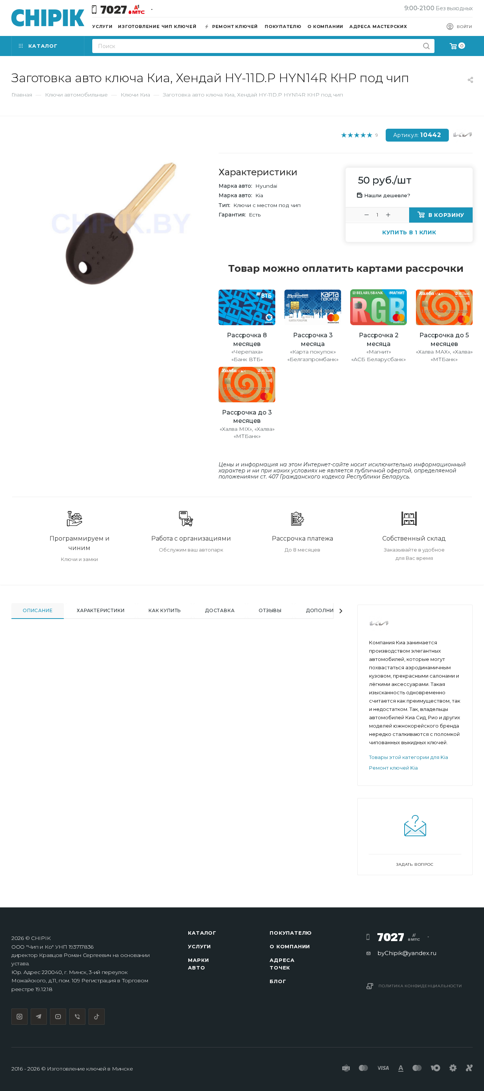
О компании (290, 946)
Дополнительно (330, 610)
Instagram (19, 1016)
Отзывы (270, 610)
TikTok (96, 1016)
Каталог (202, 933)
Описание (38, 610)
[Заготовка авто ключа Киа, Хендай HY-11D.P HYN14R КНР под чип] (121, 223)
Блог (278, 981)
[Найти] (426, 46)
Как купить (165, 610)
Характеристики (100, 610)
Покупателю (291, 933)
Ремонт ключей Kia (393, 768)
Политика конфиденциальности (420, 985)
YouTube (58, 1016)
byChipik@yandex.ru (406, 953)
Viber (77, 1016)
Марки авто (198, 964)
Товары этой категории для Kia (408, 757)
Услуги (199, 946)
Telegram (39, 1016)
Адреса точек (282, 964)
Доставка (219, 610)
